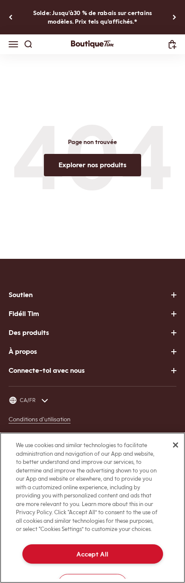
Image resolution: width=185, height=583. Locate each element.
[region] (92, 508)
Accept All (92, 554)
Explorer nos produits (92, 164)
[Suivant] (174, 17)
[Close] (175, 445)
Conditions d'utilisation (40, 419)
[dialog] (172, 44)
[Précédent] (10, 17)
